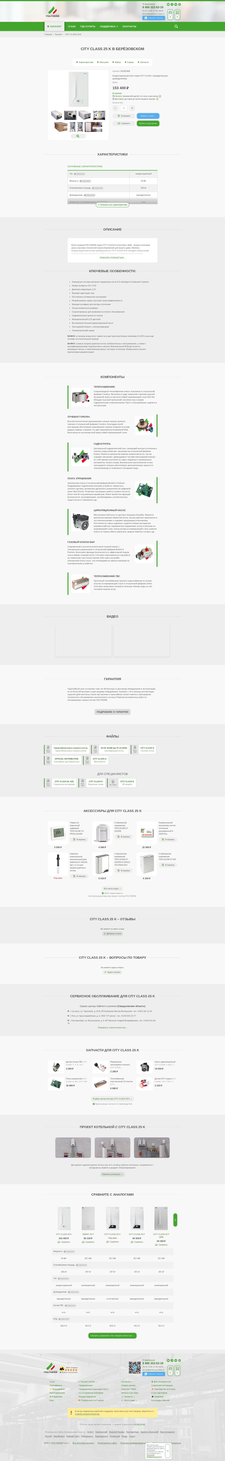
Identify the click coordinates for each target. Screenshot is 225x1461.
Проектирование (57, 1393)
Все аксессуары (111, 889)
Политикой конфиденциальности (154, 1456)
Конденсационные (87, 1397)
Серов (132, 1436)
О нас (72, 26)
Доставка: (119, 99)
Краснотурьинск (167, 1432)
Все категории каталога (83, 1443)
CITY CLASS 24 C (112, 1234)
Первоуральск (101, 1436)
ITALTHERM (57, 1443)
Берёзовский (150, 4)
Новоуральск (87, 1436)
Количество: (117, 103)
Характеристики (86, 62)
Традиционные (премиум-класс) (93, 1389)
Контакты (129, 26)
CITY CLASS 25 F (137, 1234)
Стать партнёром (159, 1393)
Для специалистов (162, 1382)
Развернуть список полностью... (112, 1028)
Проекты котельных (111, 1174)
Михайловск (59, 1436)
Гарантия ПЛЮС (128, 1389)
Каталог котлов (88, 1382)
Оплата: (118, 96)
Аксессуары (129, 1400)
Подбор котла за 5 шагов (92, 1400)
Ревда (124, 1436)
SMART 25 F (88, 1234)
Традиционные (86, 1385)
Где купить (88, 26)
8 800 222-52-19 (152, 7)
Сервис (130, 62)
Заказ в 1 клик (147, 116)
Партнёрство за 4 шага (164, 1389)
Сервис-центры (128, 1385)
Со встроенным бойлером (91, 1393)
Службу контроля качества (87, 1414)
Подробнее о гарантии (112, 712)
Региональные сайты (107, 1443)
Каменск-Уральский (149, 1432)
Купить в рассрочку (148, 123)
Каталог (56, 26)
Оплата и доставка (129, 1393)
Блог (52, 1400)
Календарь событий (160, 1400)
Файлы (118, 62)
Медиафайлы (58, 1389)
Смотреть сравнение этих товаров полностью (111, 1336)
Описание (104, 62)
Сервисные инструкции (162, 1385)
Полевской (115, 1436)
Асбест (90, 1432)
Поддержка (108, 26)
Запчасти (144, 62)
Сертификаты (56, 1385)
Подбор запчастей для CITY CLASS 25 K (111, 1099)
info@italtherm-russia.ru (154, 14)
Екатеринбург (132, 1432)
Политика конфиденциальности (134, 1443)
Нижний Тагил (72, 1436)
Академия (158, 1397)
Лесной (48, 1436)
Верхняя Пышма (116, 1432)
